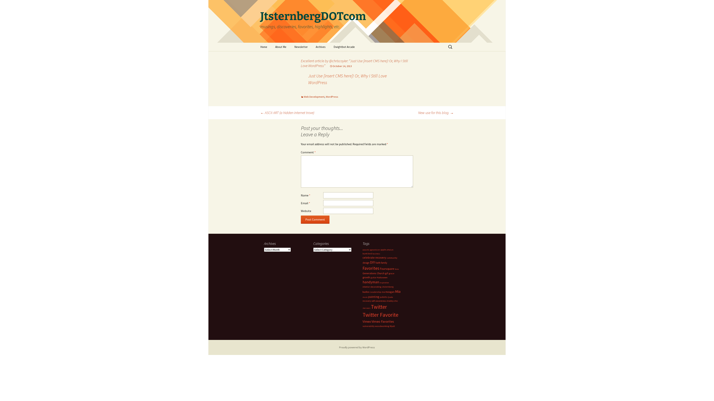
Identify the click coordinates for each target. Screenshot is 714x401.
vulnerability (368, 326)
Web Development (314, 96)
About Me (280, 47)
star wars (366, 308)
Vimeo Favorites (383, 321)
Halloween (382, 277)
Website (306, 211)
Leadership (375, 292)
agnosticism (375, 250)
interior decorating (372, 286)
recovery (367, 300)
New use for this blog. (436, 112)
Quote (390, 297)
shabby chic (392, 300)
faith (377, 262)
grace (391, 273)
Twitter (379, 306)
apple (383, 249)
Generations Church (374, 273)
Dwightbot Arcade (344, 47)
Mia (398, 291)
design (366, 262)
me (383, 292)
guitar (373, 277)
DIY (372, 262)
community (392, 257)
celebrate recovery (374, 257)
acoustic (366, 250)
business (376, 253)
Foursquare (387, 268)
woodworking (382, 326)
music (365, 297)
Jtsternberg (388, 286)
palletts (383, 297)
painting (373, 297)
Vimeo (367, 322)
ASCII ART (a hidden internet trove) (287, 112)
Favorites (371, 268)
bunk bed (367, 253)
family (384, 262)
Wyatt (392, 326)
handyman (371, 282)
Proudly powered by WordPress (357, 347)
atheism (390, 250)
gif (386, 273)
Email (305, 203)
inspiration (384, 282)
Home (263, 47)
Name (305, 195)
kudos (366, 292)
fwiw (397, 269)
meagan (390, 292)
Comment (308, 152)
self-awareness (379, 300)
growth (366, 277)
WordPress (332, 96)
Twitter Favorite (380, 314)
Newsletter (301, 47)
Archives (321, 47)
